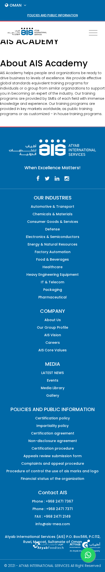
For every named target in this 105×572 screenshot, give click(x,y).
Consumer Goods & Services (52, 221)
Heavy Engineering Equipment (52, 274)
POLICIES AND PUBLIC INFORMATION (52, 15)
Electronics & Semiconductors (52, 236)
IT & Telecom (52, 282)
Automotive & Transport (52, 206)
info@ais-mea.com (52, 524)
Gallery (52, 395)
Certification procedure (53, 448)
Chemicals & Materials (52, 214)
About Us (52, 319)
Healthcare (52, 267)
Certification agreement (52, 433)
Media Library (52, 387)
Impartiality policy (52, 425)
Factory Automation (53, 251)
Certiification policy (52, 418)
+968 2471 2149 (57, 516)
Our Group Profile (52, 327)
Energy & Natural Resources (52, 244)
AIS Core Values (52, 350)
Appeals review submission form (52, 456)
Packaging (52, 289)
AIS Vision (52, 335)
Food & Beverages (52, 259)
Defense (52, 229)
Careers (52, 342)
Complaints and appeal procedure (52, 463)
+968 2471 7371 (59, 508)
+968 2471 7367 (59, 501)
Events (52, 380)
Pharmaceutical (52, 297)
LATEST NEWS (52, 372)
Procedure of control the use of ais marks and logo (52, 471)
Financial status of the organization (52, 478)
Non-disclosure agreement (52, 440)
